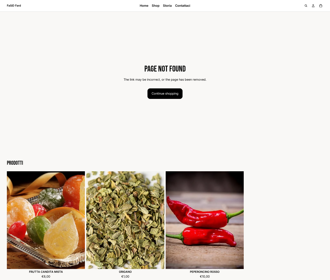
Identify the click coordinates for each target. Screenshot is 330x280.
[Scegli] (79, 264)
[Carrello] (320, 5)
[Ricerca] (306, 5)
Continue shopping (165, 93)
